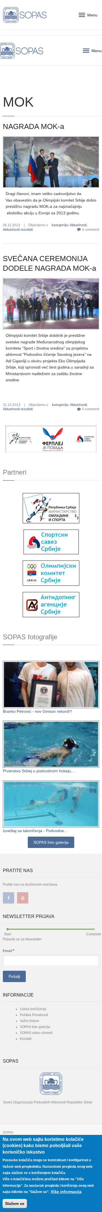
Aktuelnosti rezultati (18, 230)
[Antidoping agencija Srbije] (51, 604)
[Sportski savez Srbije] (51, 541)
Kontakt (25, 1039)
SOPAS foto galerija (51, 842)
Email (8, 950)
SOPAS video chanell (36, 1033)
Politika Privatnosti (34, 1015)
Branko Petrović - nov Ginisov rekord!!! (37, 711)
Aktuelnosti (78, 225)
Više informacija (66, 1191)
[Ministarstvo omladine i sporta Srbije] (51, 507)
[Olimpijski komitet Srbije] (51, 572)
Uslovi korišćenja (33, 1009)
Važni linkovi (29, 1021)
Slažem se (14, 1203)
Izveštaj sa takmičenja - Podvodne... (35, 830)
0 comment (90, 230)
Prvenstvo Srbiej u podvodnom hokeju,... (39, 771)
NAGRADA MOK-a (33, 126)
